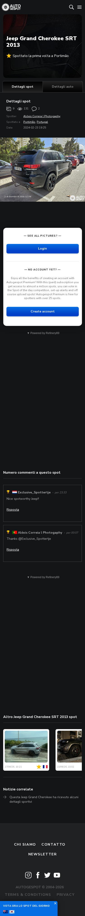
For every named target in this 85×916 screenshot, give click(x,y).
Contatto (53, 844)
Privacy (66, 894)
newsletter (42, 854)
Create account (43, 311)
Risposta (13, 510)
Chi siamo (25, 844)
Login (42, 249)
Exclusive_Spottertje (34, 492)
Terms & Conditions (28, 894)
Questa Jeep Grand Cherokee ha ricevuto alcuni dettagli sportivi (44, 799)
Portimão (29, 122)
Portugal (42, 122)
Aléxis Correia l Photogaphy (41, 116)
